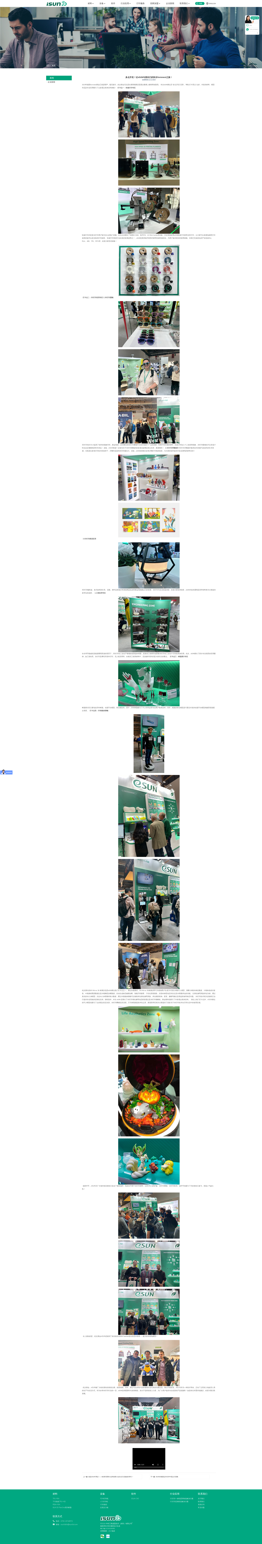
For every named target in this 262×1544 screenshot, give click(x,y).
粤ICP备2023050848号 (107, 1528)
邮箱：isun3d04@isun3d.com (67, 1524)
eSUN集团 (111, 1531)
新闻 (53, 65)
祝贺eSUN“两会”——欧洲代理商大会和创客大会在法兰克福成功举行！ (110, 1477)
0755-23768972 (254, 29)
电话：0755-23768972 (64, 1521)
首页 (48, 65)
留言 (251, 25)
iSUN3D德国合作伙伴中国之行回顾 (167, 1477)
